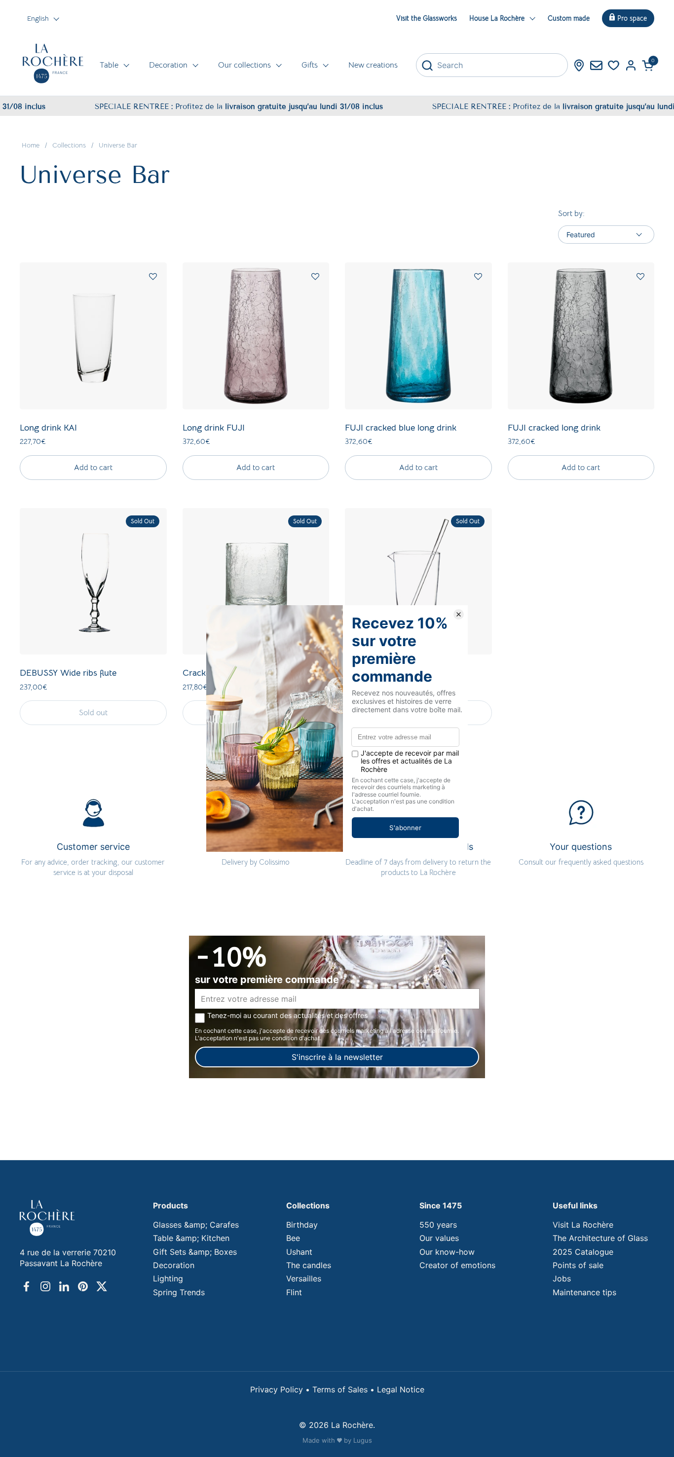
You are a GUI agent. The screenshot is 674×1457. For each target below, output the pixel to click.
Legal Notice (400, 1389)
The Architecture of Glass (600, 1238)
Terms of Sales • (344, 1389)
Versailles (303, 1278)
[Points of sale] (579, 65)
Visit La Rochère (583, 1225)
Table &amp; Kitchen (191, 1238)
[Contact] (596, 65)
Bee (293, 1238)
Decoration (173, 1265)
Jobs (562, 1278)
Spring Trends (179, 1292)
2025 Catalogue (583, 1252)
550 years (438, 1225)
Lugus (362, 1440)
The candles (308, 1265)
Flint (294, 1292)
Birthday (302, 1225)
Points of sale (578, 1265)
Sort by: (571, 214)
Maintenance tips (584, 1292)
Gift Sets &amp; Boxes (195, 1252)
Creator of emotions (457, 1265)
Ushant (299, 1252)
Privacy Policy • (281, 1389)
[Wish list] (613, 65)
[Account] (631, 65)
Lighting (168, 1278)
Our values (439, 1238)
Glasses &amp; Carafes (196, 1225)
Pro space (632, 18)
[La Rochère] (53, 63)
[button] (648, 65)
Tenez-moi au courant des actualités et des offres (287, 1016)
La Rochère (352, 1425)
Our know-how (447, 1252)
